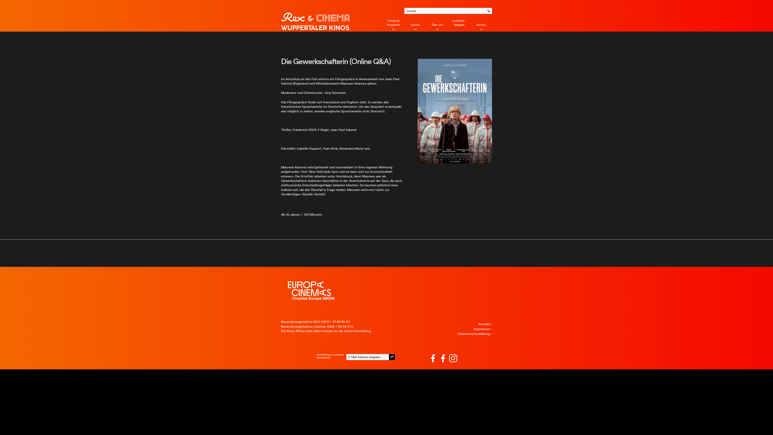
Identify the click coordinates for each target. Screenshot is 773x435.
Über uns (437, 24)
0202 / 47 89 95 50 (335, 322)
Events (415, 24)
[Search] (489, 11)
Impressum (482, 329)
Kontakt (484, 324)
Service (481, 24)
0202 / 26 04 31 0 (340, 326)
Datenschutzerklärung (474, 334)
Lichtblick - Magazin (459, 22)
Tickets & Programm (393, 22)
